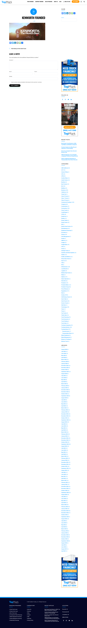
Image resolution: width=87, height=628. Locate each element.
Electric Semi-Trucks (66, 226)
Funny (62, 248)
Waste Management (65, 337)
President (63, 282)
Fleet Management (65, 236)
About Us (56, 1)
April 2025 (63, 381)
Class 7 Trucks (64, 198)
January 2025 (64, 387)
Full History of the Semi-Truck (18, 48)
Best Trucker (64, 184)
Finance (63, 234)
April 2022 (63, 454)
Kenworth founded (33, 17)
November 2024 (64, 391)
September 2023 (65, 420)
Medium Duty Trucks (66, 272)
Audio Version (64, 180)
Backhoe (63, 182)
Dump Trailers (64, 220)
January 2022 (64, 460)
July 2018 (63, 544)
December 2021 (64, 462)
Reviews (29, 611)
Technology (64, 307)
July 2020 (63, 496)
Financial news (65, 331)
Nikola (62, 274)
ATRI (62, 176)
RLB (62, 292)
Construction (64, 206)
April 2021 (63, 478)
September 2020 (65, 492)
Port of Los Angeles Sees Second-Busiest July (69, 151)
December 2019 (64, 510)
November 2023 (64, 415)
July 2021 (63, 472)
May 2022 (63, 452)
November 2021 (64, 464)
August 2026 (64, 349)
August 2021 (64, 470)
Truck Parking (64, 321)
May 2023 (63, 428)
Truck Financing (30, 1)
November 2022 (64, 440)
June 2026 (63, 353)
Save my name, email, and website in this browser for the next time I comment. (26, 82)
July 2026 (63, 351)
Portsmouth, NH (65, 611)
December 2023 (64, 413)
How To (63, 260)
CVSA (62, 214)
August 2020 (64, 494)
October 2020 (64, 490)
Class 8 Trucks (64, 200)
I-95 (62, 262)
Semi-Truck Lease (13, 609)
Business (63, 190)
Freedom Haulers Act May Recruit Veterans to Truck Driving (68, 148)
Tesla (62, 309)
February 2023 (64, 434)
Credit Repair (64, 212)
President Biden (65, 284)
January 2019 (64, 532)
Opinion (63, 276)
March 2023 (64, 432)
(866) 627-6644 (67, 1)
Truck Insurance (65, 319)
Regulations (64, 290)
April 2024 (63, 405)
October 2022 (64, 442)
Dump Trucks (64, 222)
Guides (63, 254)
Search (62, 17)
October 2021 (64, 466)
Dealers (63, 218)
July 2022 (63, 448)
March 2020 (64, 504)
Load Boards (64, 268)
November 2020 (64, 488)
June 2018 (63, 546)
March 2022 (64, 456)
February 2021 (64, 482)
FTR (62, 246)
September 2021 (65, 468)
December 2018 (64, 534)
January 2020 (64, 508)
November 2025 (64, 367)
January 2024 (64, 411)
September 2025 (65, 371)
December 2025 (64, 365)
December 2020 (64, 486)
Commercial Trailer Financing (16, 614)
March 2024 (64, 407)
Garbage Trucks (65, 250)
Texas (62, 311)
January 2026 (64, 363)
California (63, 192)
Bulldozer (63, 188)
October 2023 (64, 417)
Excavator (63, 232)
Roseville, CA (65, 609)
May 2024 (63, 403)
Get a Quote (75, 1)
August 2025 (64, 373)
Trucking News (64, 329)
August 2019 (64, 518)
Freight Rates (64, 244)
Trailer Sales (64, 315)
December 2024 (64, 389)
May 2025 (63, 379)
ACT (62, 170)
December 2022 (64, 438)
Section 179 (64, 294)
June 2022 (63, 450)
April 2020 (63, 502)
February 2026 (64, 361)
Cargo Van (63, 194)
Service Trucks (64, 303)
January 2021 (64, 484)
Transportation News (67, 333)
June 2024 (63, 401)
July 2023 (63, 424)
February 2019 (64, 530)
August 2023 (64, 422)
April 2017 (63, 551)
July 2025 (63, 375)
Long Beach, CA (65, 614)
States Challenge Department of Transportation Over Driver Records (69, 159)
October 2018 (64, 538)
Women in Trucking (65, 339)
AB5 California (64, 167)
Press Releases (64, 288)
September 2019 (65, 516)
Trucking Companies (66, 325)
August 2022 (64, 446)
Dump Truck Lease (14, 611)
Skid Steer (63, 305)
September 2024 (65, 395)
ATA (62, 174)
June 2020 (63, 498)
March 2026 (64, 359)
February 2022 (64, 458)
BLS (62, 186)
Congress (63, 204)
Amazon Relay (64, 172)
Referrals (29, 618)
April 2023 (63, 430)
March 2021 (64, 480)
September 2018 (65, 540)
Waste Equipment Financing (16, 616)
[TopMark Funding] (7, 3)
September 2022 (65, 444)
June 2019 (63, 522)
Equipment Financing (39, 1)
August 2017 (64, 549)
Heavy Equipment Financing (16, 618)
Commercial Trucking (66, 202)
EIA (62, 224)
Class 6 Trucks (64, 196)
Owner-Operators (65, 278)
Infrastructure (64, 266)
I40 (62, 264)
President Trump (65, 286)
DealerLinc (63, 216)
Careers (29, 614)
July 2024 (63, 399)
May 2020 (63, 500)
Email (36, 71)
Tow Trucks (64, 313)
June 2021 (63, 474)
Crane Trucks (64, 210)
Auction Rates (64, 178)
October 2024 (64, 393)
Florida (63, 238)
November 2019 (64, 512)
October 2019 (64, 514)
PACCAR (63, 280)
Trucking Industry (65, 327)
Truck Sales (64, 323)
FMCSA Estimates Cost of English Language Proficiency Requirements (69, 155)
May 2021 (63, 476)
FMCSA (63, 240)
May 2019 (63, 524)
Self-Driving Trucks (65, 296)
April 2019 (63, 526)
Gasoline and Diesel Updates (67, 252)
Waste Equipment (65, 335)
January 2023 (64, 436)
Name (10, 71)
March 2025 (64, 383)
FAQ (28, 616)
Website (10, 76)
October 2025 (64, 369)
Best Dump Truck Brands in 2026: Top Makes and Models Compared (69, 144)
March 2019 (64, 528)
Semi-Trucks (64, 301)
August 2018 (64, 542)
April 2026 (63, 357)
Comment (11, 60)
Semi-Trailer (64, 299)
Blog (60, 1)
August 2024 (64, 397)
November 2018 (64, 536)
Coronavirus (64, 208)
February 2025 (64, 385)
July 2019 (63, 520)
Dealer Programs (48, 1)
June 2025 (63, 377)
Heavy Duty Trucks (65, 258)
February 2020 (64, 506)
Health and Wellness (66, 256)
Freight (63, 242)
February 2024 (64, 409)
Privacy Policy (30, 620)
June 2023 (63, 426)
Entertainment (64, 228)
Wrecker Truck (64, 341)
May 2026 (63, 355)
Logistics (63, 270)
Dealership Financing (14, 620)
